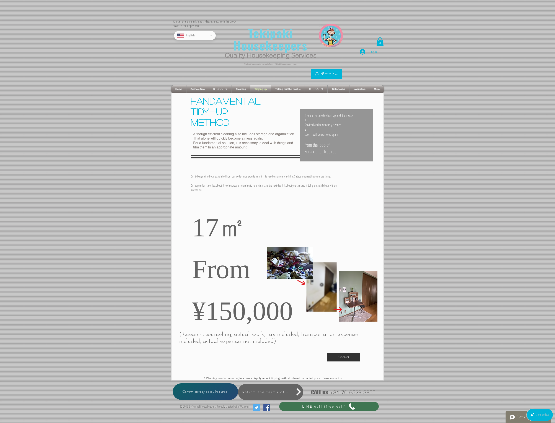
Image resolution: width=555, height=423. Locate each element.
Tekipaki (270, 33)
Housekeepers (270, 45)
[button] (380, 41)
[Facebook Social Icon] (266, 407)
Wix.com (244, 406)
